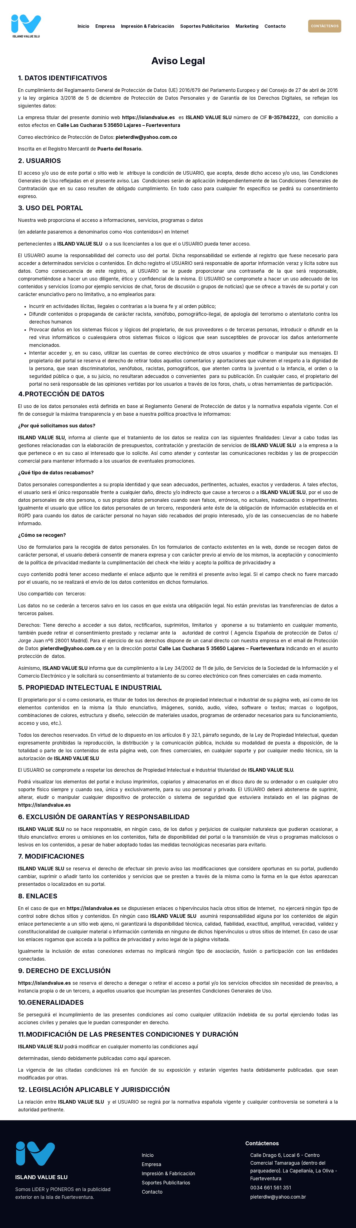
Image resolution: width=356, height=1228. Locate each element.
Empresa (105, 26)
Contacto (275, 26)
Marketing (247, 26)
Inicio (83, 26)
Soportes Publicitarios (204, 26)
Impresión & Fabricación (147, 26)
